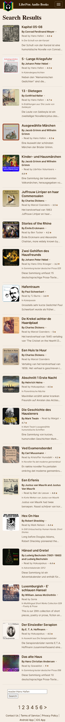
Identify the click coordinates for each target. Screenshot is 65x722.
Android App (27, 719)
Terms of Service (30, 715)
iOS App (40, 719)
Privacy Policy (50, 715)
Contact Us (12, 715)
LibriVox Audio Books (34, 4)
